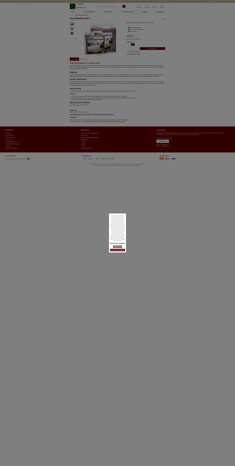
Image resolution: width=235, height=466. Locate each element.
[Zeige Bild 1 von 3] (97, 55)
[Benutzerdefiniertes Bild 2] (173, 158)
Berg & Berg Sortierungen (12, 144)
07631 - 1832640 (162, 146)
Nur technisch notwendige (117, 243)
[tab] (74, 59)
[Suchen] (123, 6)
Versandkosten (114, 164)
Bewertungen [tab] (83, 59)
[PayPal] (91, 158)
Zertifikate (8, 146)
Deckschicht (9, 139)
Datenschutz (84, 135)
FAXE (163, 18)
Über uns (83, 146)
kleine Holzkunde (10, 137)
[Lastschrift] (97, 158)
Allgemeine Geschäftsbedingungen (90, 137)
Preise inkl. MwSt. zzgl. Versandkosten (134, 39)
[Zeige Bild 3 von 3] (102, 55)
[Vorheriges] (76, 39)
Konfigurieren (117, 246)
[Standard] (162, 158)
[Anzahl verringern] (128, 48)
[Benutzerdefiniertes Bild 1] (168, 158)
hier (121, 237)
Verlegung (8, 133)
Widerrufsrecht (84, 139)
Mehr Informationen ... (117, 240)
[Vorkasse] (85, 158)
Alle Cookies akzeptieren (117, 250)
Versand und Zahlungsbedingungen (90, 133)
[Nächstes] (123, 39)
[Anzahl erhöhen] (138, 48)
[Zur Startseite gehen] (78, 6)
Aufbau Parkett (9, 135)
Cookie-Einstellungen (86, 148)
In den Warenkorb (152, 48)
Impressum (83, 144)
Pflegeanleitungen (10, 141)
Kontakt (83, 141)
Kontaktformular (162, 141)
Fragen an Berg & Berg (11, 148)
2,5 (133, 44)
